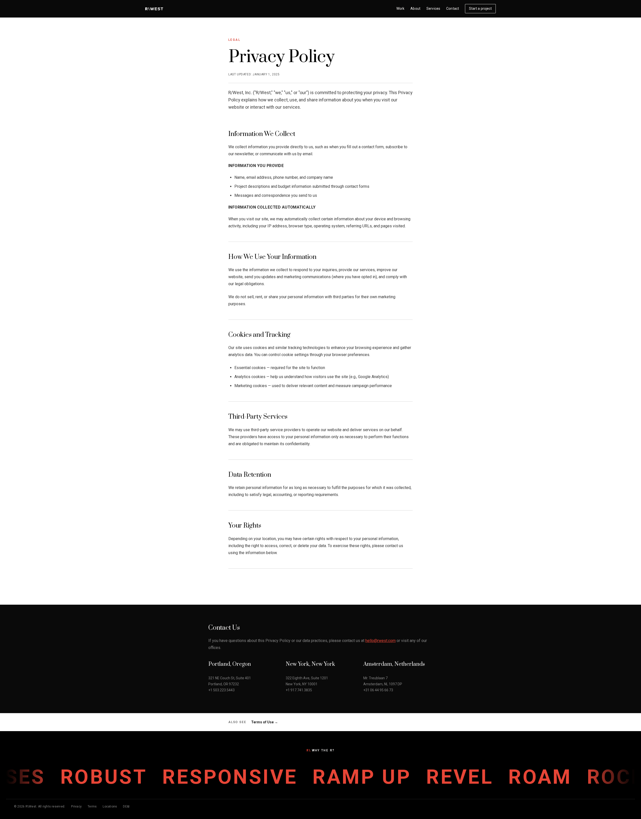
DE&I (126, 806)
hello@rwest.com (380, 640)
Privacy (76, 806)
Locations (110, 806)
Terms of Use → (264, 722)
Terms (92, 806)
